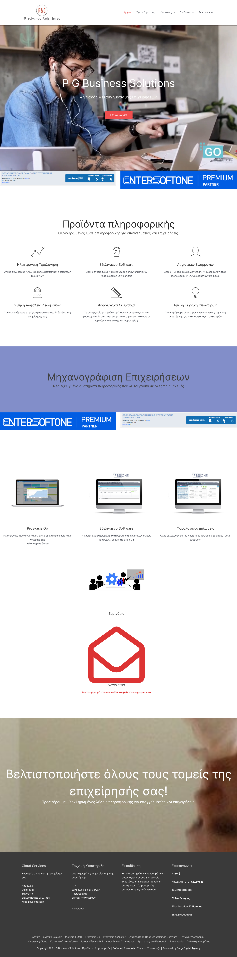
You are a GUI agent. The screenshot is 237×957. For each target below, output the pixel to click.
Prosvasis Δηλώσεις (114, 936)
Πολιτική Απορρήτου (198, 941)
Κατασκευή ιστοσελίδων (64, 941)
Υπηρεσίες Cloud (37, 941)
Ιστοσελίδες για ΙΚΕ (92, 941)
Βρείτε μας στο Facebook (152, 941)
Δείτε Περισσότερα (37, 543)
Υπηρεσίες (166, 12)
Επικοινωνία (206, 12)
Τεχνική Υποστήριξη (192, 936)
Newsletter (78, 908)
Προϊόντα (185, 12)
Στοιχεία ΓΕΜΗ (73, 936)
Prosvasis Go (92, 936)
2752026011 (184, 914)
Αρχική (127, 12)
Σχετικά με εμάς (145, 12)
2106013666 (184, 889)
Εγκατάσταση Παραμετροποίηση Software (153, 936)
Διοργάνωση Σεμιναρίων (120, 941)
